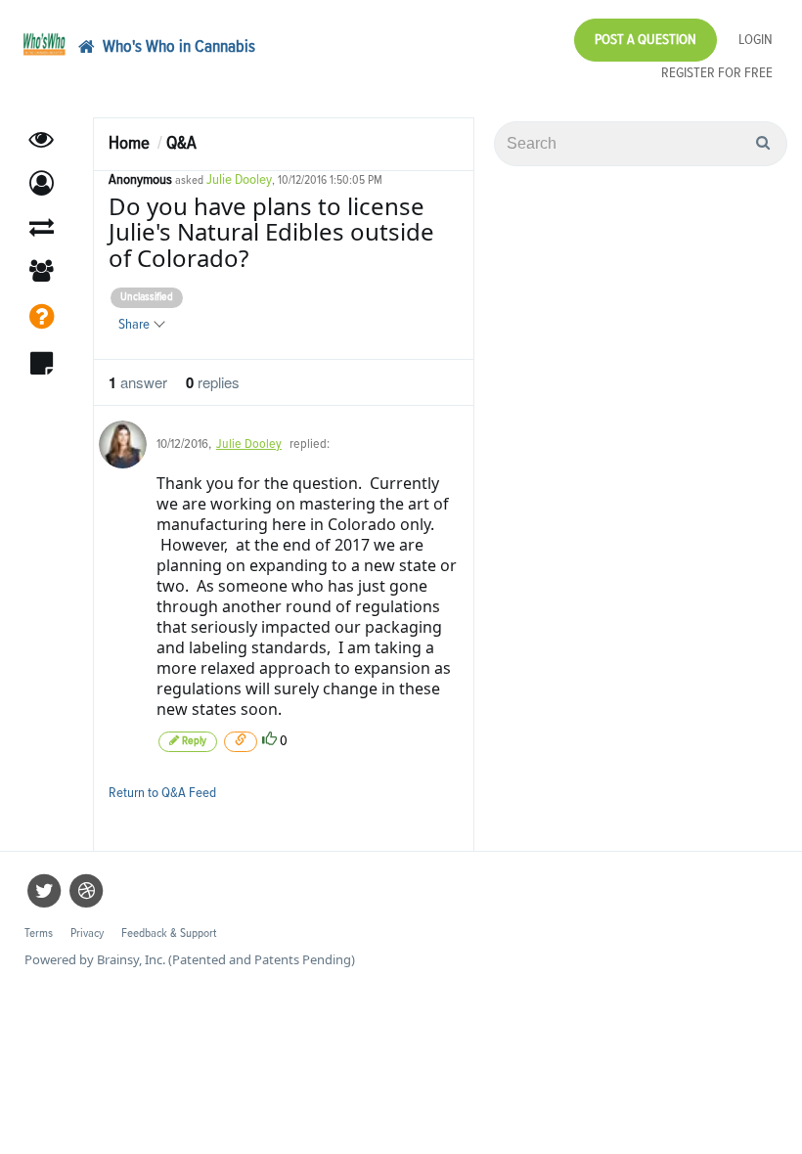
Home (129, 143)
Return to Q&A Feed (162, 792)
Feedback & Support (168, 933)
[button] (42, 183)
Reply (192, 741)
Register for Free (717, 73)
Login (755, 39)
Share (135, 324)
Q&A (181, 143)
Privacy (87, 933)
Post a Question (645, 39)
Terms (38, 933)
